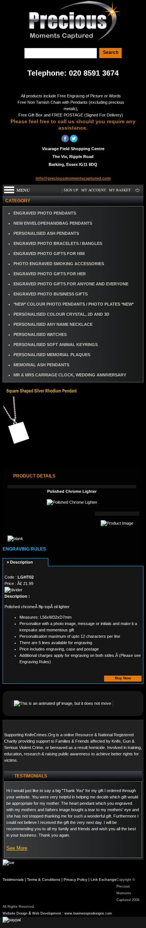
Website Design (15, 913)
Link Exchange (103, 879)
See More (16, 848)
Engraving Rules (24, 549)
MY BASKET (120, 189)
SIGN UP (71, 189)
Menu (23, 190)
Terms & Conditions (43, 879)
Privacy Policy (75, 879)
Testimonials (13, 879)
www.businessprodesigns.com (88, 913)
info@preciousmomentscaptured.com (73, 178)
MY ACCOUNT (93, 189)
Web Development (46, 913)
